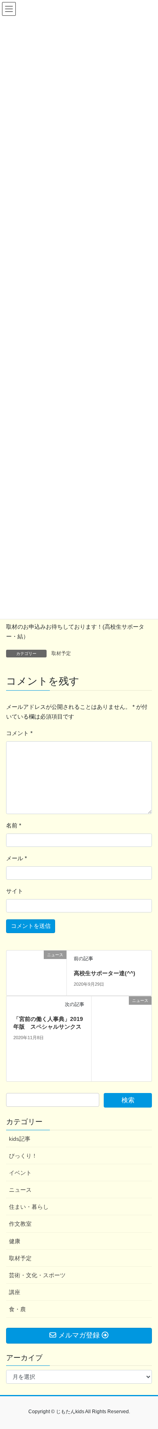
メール (16, 858)
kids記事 (19, 1139)
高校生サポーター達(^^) (104, 973)
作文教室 (20, 1224)
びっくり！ (23, 1156)
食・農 (17, 1309)
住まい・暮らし (29, 1207)
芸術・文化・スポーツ (37, 1275)
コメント (19, 733)
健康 (14, 1241)
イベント (20, 1173)
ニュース (20, 1190)
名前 (13, 825)
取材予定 (61, 653)
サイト (14, 891)
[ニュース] (36, 972)
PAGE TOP (146, 1379)
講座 (14, 1292)
